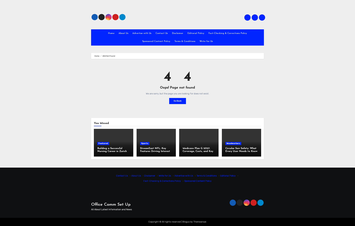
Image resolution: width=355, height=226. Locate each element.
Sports (144, 143)
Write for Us (206, 41)
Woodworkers (233, 143)
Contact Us (162, 33)
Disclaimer (177, 33)
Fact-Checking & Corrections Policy (227, 33)
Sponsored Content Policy (156, 41)
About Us (123, 33)
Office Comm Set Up (111, 204)
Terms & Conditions (184, 41)
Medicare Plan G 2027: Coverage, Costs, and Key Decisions (198, 151)
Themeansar (199, 221)
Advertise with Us (141, 33)
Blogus (186, 221)
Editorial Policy (195, 33)
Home (111, 33)
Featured (103, 143)
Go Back (178, 101)
